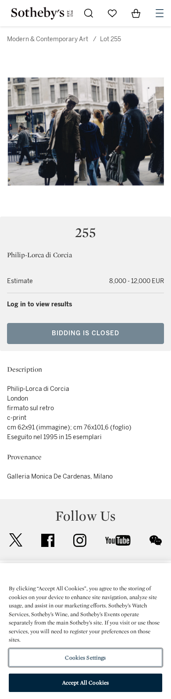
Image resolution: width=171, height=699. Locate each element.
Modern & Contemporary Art (47, 39)
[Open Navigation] (159, 13)
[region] (85, 631)
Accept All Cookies (85, 682)
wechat (156, 540)
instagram (79, 540)
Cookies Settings (85, 657)
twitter (15, 540)
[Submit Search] (88, 13)
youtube (118, 540)
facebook (47, 540)
